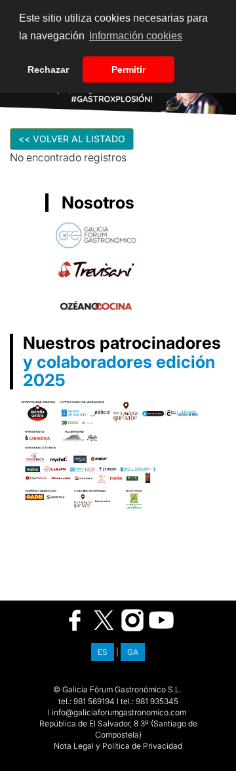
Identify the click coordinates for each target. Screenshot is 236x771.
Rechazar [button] (48, 69)
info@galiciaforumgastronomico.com (119, 712)
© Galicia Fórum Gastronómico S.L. (117, 689)
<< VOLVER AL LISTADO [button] (71, 138)
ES (103, 652)
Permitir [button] (128, 69)
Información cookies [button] (135, 35)
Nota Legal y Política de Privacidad (118, 746)
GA (132, 652)
